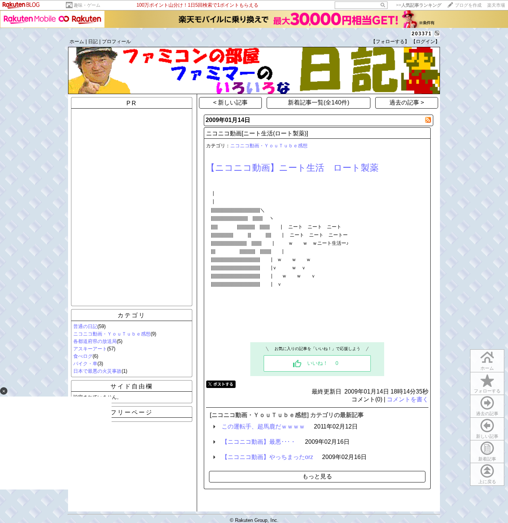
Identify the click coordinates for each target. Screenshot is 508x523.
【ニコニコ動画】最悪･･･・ (259, 442)
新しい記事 (487, 436)
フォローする (487, 391)
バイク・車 (85, 363)
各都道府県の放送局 (95, 341)
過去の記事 (487, 413)
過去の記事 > (406, 102)
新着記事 (487, 459)
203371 (422, 33)
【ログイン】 (425, 41)
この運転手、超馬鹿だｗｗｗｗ (263, 426)
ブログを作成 (468, 5)
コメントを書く (407, 399)
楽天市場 (496, 5)
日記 (93, 41)
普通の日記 (85, 326)
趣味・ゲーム (87, 5)
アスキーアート (90, 349)
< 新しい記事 (230, 102)
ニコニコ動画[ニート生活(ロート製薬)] (257, 133)
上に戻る (487, 481)
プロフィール (116, 41)
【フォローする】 (390, 41)
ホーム (77, 41)
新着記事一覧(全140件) (318, 102)
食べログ (83, 356)
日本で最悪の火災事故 (97, 371)
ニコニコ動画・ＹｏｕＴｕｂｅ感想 (112, 334)
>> (418, 5)
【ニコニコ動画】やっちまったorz (267, 457)
